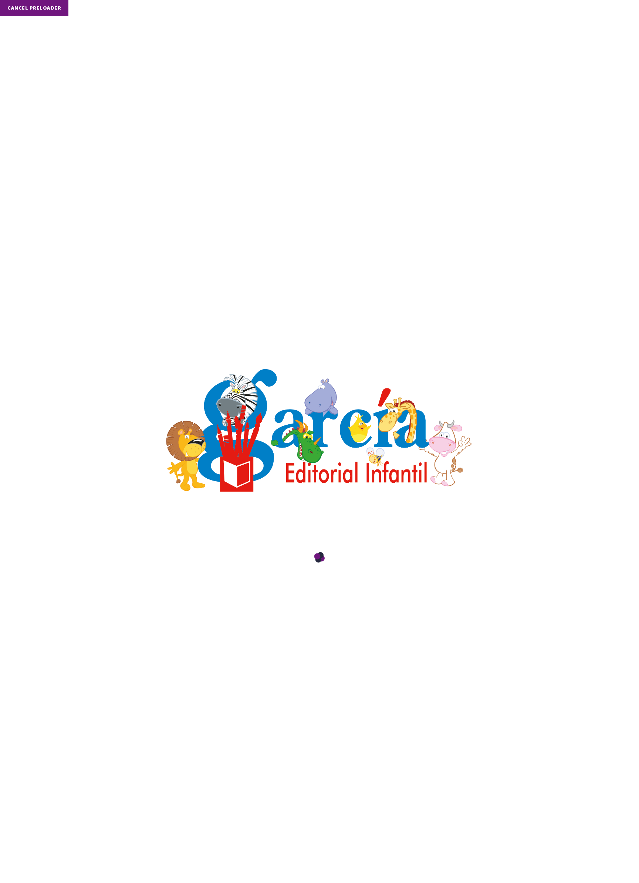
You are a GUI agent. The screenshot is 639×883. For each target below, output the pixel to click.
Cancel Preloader (34, 8)
